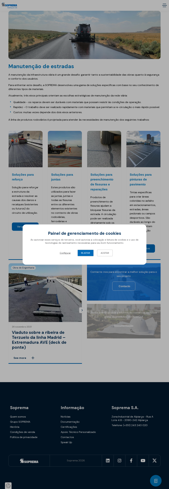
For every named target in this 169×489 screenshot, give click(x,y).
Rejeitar (85, 252)
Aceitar (105, 252)
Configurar (65, 252)
